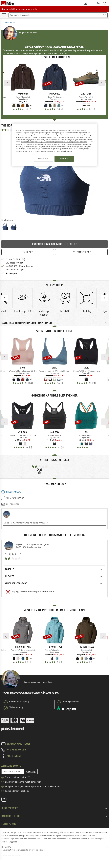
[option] (54, 174)
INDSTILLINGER (43, 159)
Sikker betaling (16, 707)
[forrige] (7, 83)
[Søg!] (105, 15)
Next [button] (104, 298)
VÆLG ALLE (64, 159)
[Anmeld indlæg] (20, 554)
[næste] (101, 83)
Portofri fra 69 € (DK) (15, 259)
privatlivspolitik (66, 151)
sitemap (42, 850)
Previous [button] (4, 298)
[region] (54, 144)
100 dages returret (14, 262)
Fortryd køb (8, 823)
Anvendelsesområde (16, 583)
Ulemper (9, 576)
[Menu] (4, 15)
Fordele (9, 569)
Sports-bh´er (9, 22)
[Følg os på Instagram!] (6, 799)
